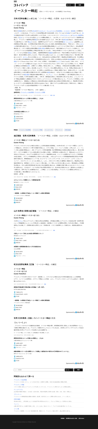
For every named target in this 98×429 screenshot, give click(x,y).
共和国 (20, 31)
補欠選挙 (26, 74)
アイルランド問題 (40, 92)
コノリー (58, 61)
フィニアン (69, 42)
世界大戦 (65, 39)
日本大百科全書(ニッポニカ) (25, 18)
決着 (68, 33)
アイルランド (41, 31)
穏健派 (51, 52)
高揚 (39, 48)
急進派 (70, 59)
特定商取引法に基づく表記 (71, 418)
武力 (20, 37)
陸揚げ (30, 52)
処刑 (48, 72)
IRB (64, 42)
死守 (28, 66)
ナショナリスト (51, 31)
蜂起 (36, 39)
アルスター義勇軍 (77, 35)
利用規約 (62, 418)
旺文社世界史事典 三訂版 (24, 264)
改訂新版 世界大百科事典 (24, 136)
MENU (15, 1)
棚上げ (30, 42)
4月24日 (34, 31)
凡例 (54, 95)
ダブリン (25, 57)
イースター (67, 31)
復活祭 (73, 31)
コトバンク (21, 5)
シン (51, 74)
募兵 (43, 48)
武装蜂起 (59, 31)
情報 (51, 95)
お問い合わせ (81, 418)
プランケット (58, 130)
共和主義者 (68, 130)
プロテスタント (64, 35)
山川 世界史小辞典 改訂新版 (25, 211)
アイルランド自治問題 (27, 92)
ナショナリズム (49, 130)
